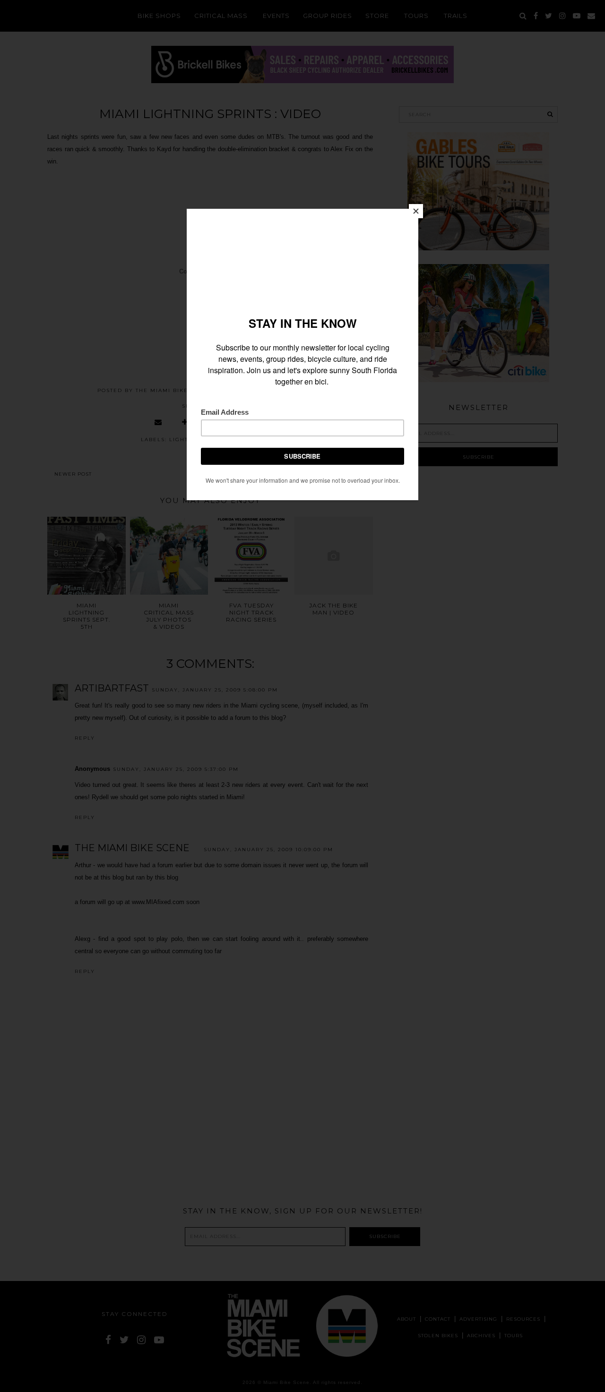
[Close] (416, 211)
